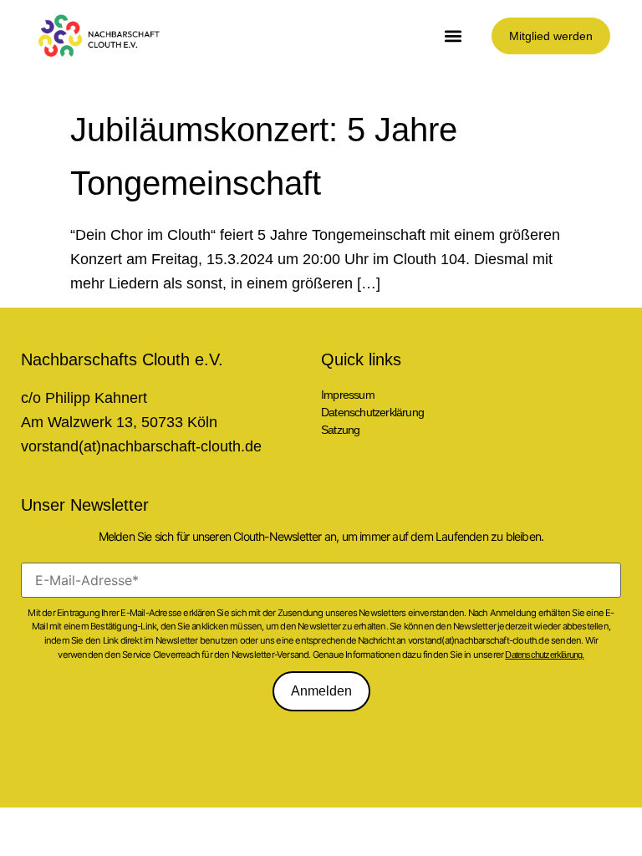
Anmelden (321, 691)
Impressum (347, 394)
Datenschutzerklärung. (544, 655)
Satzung (340, 429)
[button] (453, 35)
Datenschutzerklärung (372, 412)
